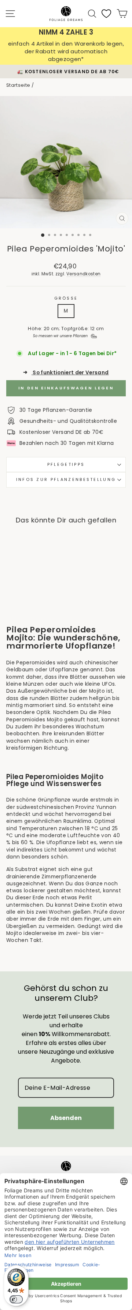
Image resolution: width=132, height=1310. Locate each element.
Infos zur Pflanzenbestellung (66, 479)
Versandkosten (83, 274)
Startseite (18, 85)
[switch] (16, 1299)
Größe (66, 298)
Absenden (66, 1118)
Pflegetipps (66, 464)
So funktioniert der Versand (66, 372)
